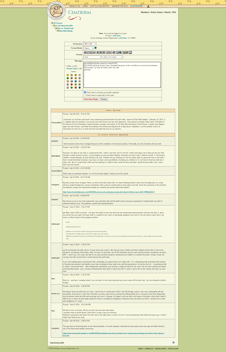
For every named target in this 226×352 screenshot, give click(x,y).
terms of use (173, 348)
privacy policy (160, 348)
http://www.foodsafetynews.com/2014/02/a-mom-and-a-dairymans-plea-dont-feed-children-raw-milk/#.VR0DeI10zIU (108, 192)
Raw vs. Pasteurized (65, 28)
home (140, 348)
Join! (85, 6)
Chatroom (136, 6)
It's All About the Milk (64, 26)
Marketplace (120, 6)
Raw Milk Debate (66, 31)
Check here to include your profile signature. (103, 93)
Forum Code (72, 69)
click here (116, 36)
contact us (149, 348)
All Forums (57, 23)
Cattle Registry (100, 6)
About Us (74, 6)
